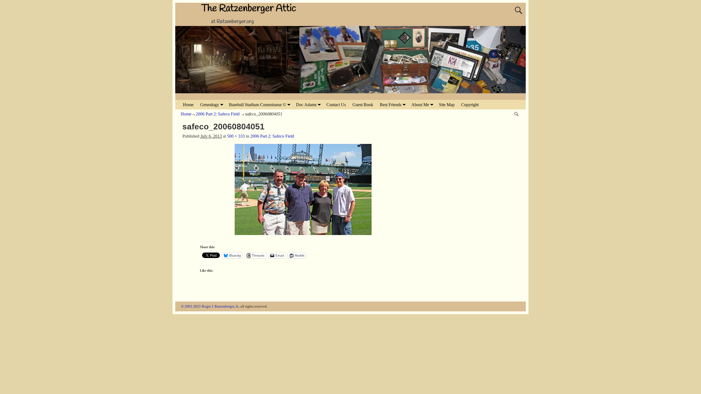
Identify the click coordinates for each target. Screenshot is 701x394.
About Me (420, 104)
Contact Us (336, 104)
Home (188, 104)
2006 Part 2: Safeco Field (218, 114)
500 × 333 (236, 136)
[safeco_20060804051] (303, 193)
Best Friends (390, 104)
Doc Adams (306, 104)
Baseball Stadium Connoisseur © (257, 104)
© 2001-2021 (191, 306)
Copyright (470, 104)
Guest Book (362, 104)
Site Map (447, 104)
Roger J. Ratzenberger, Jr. (220, 306)
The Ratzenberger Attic (248, 8)
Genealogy (209, 104)
